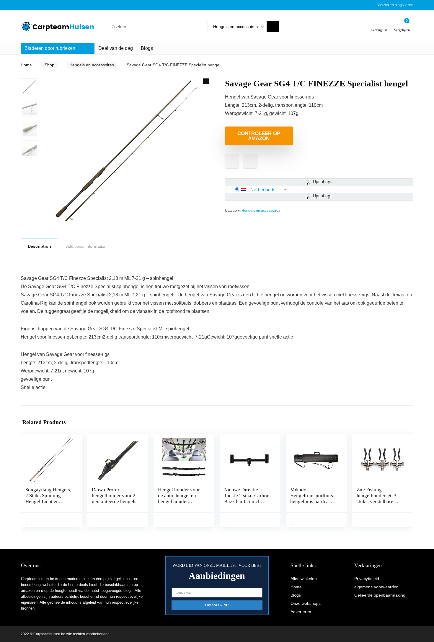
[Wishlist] (379, 24)
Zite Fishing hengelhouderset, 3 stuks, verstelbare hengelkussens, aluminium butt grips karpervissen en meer (379, 504)
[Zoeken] (273, 26)
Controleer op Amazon (258, 136)
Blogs (147, 48)
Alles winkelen (304, 578)
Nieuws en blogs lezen (395, 5)
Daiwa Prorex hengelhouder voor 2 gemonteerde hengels (114, 495)
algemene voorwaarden (376, 586)
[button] (206, 81)
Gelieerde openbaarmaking (379, 595)
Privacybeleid (366, 578)
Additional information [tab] (86, 246)
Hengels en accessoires (91, 65)
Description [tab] (39, 246)
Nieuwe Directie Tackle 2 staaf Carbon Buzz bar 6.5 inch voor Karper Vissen (247, 498)
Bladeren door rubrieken (50, 48)
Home (26, 65)
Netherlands (262, 189)
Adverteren (301, 611)
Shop (49, 65)
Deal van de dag (115, 48)
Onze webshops (306, 603)
